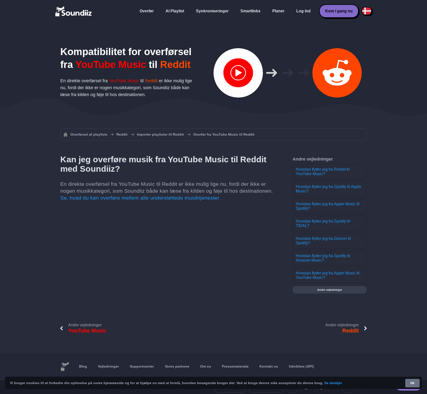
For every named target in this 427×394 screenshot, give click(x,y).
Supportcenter (142, 366)
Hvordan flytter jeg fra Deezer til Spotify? (323, 240)
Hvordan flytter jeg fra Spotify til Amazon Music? (323, 258)
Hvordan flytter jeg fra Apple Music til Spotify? (328, 206)
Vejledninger (108, 366)
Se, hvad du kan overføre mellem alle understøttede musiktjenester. (140, 198)
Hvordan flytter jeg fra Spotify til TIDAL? (323, 223)
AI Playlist (175, 11)
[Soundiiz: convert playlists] (64, 367)
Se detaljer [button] (333, 383)
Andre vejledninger (329, 289)
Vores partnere (177, 366)
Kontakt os (268, 366)
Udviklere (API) (301, 366)
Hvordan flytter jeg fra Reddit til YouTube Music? (323, 171)
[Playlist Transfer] (73, 11)
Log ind (303, 11)
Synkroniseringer (212, 11)
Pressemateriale (235, 366)
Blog (83, 366)
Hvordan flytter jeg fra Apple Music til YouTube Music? (328, 275)
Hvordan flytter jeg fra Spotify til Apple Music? (328, 189)
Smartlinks (250, 11)
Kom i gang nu (339, 11)
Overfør (147, 11)
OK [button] (412, 383)
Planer (278, 11)
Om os (205, 366)
